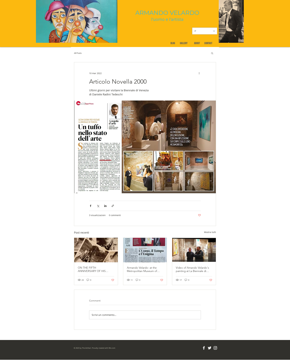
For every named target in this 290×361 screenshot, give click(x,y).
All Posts (78, 53)
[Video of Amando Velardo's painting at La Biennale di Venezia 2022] (194, 250)
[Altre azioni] (199, 73)
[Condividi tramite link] (112, 205)
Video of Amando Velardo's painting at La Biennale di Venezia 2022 (192, 269)
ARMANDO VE (156, 12)
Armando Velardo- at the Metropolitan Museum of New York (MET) (142, 269)
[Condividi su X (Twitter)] (98, 205)
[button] (212, 53)
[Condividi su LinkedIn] (105, 205)
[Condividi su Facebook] (90, 205)
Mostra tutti (210, 232)
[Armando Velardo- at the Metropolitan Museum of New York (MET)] (145, 250)
